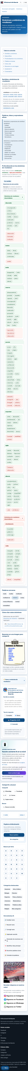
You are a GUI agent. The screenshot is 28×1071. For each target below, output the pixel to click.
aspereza (9, 425)
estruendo (10, 556)
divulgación (10, 399)
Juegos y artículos (6, 1055)
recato (17, 316)
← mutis (5, 815)
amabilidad (18, 436)
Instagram (3, 1033)
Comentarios (8, 71)
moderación (10, 219)
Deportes (7, 897)
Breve (18, 715)
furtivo (17, 374)
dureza (18, 431)
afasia (8, 250)
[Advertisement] (14, 39)
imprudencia (10, 333)
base (8, 325)
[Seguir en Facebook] (14, 999)
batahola (9, 568)
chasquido (10, 550)
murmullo (9, 559)
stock (16, 298)
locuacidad (10, 529)
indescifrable (10, 379)
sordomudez (10, 256)
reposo (16, 490)
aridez (9, 416)
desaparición (10, 272)
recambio (17, 295)
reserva (20, 94)
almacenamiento (11, 292)
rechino (17, 559)
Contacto (3, 1050)
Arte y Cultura (17, 889)
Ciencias (14, 893)
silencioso (10, 391)
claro (17, 399)
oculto (17, 382)
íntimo (18, 379)
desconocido (10, 368)
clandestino (10, 362)
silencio (20, 96)
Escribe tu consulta (8, 697)
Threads (3, 1040)
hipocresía (17, 453)
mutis (15, 94)
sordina (9, 462)
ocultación (10, 456)
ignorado (9, 376)
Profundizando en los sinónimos (14, 58)
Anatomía (7, 889)
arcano (9, 347)
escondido (10, 374)
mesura (16, 216)
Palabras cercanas (10, 61)
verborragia (10, 535)
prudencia (10, 222)
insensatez (10, 236)
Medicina (7, 905)
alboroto (9, 565)
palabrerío (10, 532)
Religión (7, 909)
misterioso (10, 382)
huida (18, 272)
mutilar (11, 594)
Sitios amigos (4, 1057)
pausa (16, 278)
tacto (16, 225)
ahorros (16, 322)
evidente (17, 402)
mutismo (4, 11)
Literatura (7, 901)
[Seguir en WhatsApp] (14, 1003)
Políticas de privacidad (11, 1067)
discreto (15, 388)
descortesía (10, 431)
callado (9, 388)
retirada (9, 275)
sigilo (15, 96)
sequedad (11, 96)
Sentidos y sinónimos (11, 53)
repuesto (9, 298)
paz (14, 487)
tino (8, 228)
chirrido (17, 550)
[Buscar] (20, 2)
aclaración (10, 396)
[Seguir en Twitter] (14, 1007)
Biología (7, 893)
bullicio (16, 568)
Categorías (4, 1052)
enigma (14, 350)
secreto (5, 96)
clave (8, 350)
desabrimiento (11, 428)
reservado (17, 385)
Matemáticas (17, 901)
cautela (9, 450)
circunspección (11, 207)
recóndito (10, 385)
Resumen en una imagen (12, 66)
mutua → (22, 815)
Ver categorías (14, 839)
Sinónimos (19, 9)
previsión (9, 295)
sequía (9, 422)
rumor (8, 562)
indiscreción (10, 233)
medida (9, 216)
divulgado (10, 402)
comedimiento (11, 304)
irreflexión (10, 239)
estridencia (15, 510)
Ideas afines (8, 56)
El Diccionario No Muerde (8, 1043)
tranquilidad (17, 493)
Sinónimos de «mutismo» (10, 618)
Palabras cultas (17, 905)
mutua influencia (8, 601)
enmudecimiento (11, 481)
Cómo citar (8, 64)
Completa (9, 715)
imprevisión (10, 330)
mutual (17, 601)
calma (8, 487)
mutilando (19, 594)
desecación (16, 416)
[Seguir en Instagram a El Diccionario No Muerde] (14, 972)
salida (15, 275)
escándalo (10, 571)
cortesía (9, 439)
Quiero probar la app (14, 773)
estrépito (17, 553)
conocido (9, 405)
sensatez (9, 225)
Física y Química (17, 897)
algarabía (16, 565)
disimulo (9, 453)
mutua (22, 597)
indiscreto (17, 405)
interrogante (10, 356)
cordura (9, 210)
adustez (15, 422)
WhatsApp (3, 1038)
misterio (9, 359)
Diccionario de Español (8, 9)
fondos (14, 325)
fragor (17, 556)
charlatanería (6, 108)
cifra (14, 347)
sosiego (9, 493)
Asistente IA (8, 69)
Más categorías (16, 909)
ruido (12, 108)
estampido (10, 553)
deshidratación (11, 419)
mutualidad (6, 605)
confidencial (10, 365)
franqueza (10, 467)
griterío (17, 571)
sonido (9, 261)
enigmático (10, 371)
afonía (14, 250)
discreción (6, 94)
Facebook (3, 1030)
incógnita (9, 353)
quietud (9, 490)
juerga (9, 574)
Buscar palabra (14, 835)
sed (19, 419)
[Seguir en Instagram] (14, 996)
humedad (9, 436)
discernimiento (11, 213)
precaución (10, 313)
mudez (11, 94)
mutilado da (6, 597)
